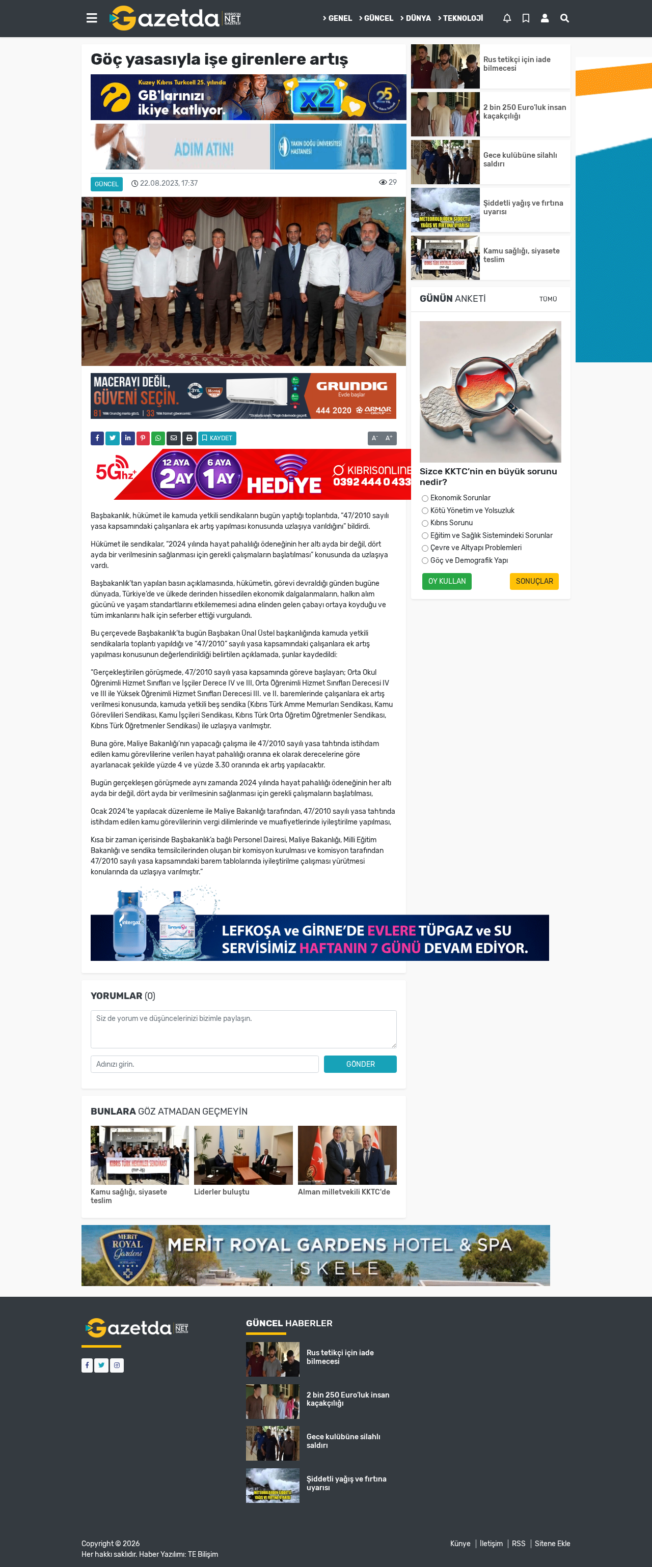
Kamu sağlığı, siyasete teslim (129, 1196)
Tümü (548, 299)
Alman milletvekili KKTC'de (344, 1192)
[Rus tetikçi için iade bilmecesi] (445, 66)
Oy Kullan (447, 581)
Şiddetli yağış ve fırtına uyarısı (523, 207)
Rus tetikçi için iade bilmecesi (517, 64)
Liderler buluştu (222, 1192)
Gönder (360, 1064)
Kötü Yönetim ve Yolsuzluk (472, 510)
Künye (460, 1544)
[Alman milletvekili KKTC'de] (347, 1156)
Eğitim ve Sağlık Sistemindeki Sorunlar (491, 535)
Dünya (418, 18)
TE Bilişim (203, 1554)
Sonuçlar (534, 581)
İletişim (491, 1544)
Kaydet (220, 438)
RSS (519, 1544)
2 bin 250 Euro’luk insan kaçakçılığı (524, 112)
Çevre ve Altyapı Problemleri (476, 548)
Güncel (378, 18)
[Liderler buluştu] (243, 1156)
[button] (91, 18)
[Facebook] (87, 1365)
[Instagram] (117, 1365)
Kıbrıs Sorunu (451, 523)
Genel (340, 18)
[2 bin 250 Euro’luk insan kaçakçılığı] (445, 114)
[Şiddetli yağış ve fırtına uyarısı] (445, 210)
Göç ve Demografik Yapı (469, 560)
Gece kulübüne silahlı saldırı (520, 159)
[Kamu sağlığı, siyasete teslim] (140, 1156)
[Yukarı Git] (625, 1541)
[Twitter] (101, 1365)
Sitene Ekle (552, 1544)
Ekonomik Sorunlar (460, 498)
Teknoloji (463, 18)
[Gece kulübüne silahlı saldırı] (445, 162)
